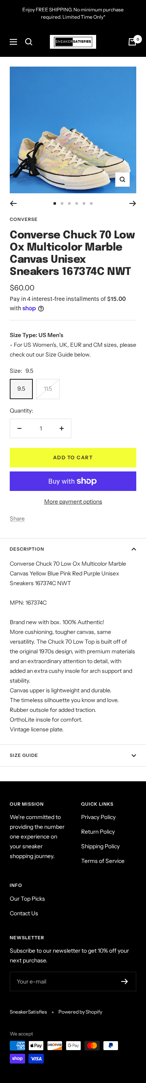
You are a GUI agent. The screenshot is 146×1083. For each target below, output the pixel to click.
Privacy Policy (98, 817)
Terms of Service (103, 861)
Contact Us (24, 913)
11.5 (48, 388)
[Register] (124, 981)
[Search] (28, 41)
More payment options (73, 501)
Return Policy (98, 831)
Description (27, 549)
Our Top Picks (27, 898)
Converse (24, 219)
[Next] (132, 203)
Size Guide (24, 755)
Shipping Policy (100, 846)
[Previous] (13, 203)
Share (17, 518)
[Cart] (132, 41)
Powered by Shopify (80, 1012)
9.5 (21, 388)
